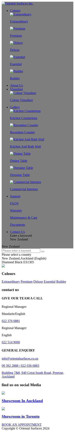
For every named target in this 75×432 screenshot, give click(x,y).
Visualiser (16, 89)
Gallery (15, 107)
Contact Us (17, 232)
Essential (49, 281)
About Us (16, 85)
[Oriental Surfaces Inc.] (18, 3)
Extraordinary (11, 281)
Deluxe (38, 281)
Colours (15, 10)
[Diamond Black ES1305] (3, 266)
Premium (26, 281)
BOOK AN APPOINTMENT (22, 424)
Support (15, 196)
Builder (61, 281)
